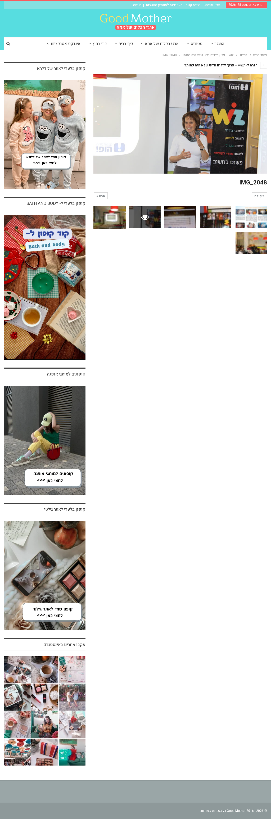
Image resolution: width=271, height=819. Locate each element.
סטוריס (196, 44)
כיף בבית (126, 44)
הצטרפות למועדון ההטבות (164, 4)
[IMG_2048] (251, 217)
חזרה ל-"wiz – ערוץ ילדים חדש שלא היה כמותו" (221, 65)
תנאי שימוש (212, 4)
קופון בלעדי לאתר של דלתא (61, 68)
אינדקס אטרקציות (65, 44)
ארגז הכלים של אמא (162, 44)
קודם (258, 196)
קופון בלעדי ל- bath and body (55, 203)
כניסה (137, 4)
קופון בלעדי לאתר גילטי (64, 509)
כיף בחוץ (99, 44)
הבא (101, 196)
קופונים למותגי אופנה (66, 374)
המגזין (219, 44)
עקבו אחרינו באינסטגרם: (64, 644)
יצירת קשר (193, 4)
